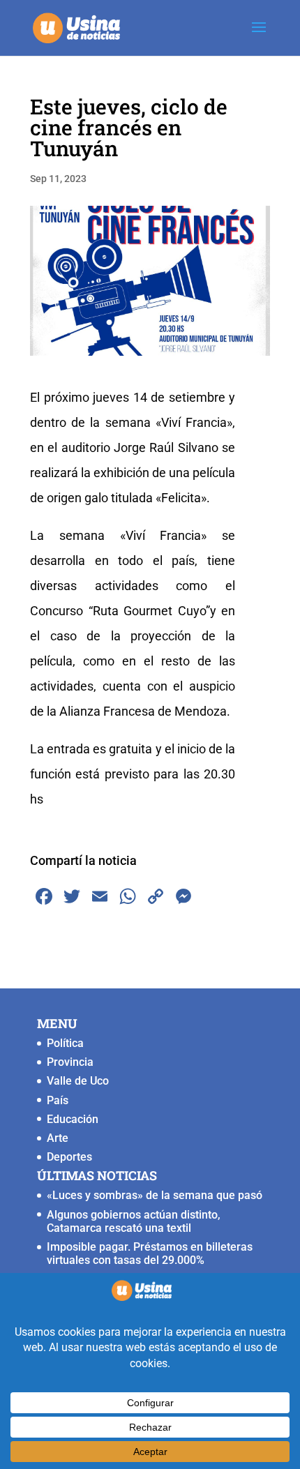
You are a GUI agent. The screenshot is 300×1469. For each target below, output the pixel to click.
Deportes (69, 1156)
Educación (72, 1119)
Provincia (70, 1062)
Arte (57, 1138)
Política (65, 1043)
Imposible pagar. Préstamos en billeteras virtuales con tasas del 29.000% (150, 1253)
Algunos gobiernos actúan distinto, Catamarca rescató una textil (133, 1221)
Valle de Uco (78, 1080)
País (57, 1100)
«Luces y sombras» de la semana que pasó (154, 1195)
